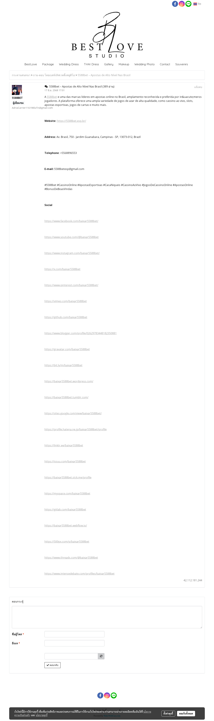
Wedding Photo (144, 64)
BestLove (30, 64)
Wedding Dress (69, 64)
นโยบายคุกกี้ (41, 715)
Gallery (108, 64)
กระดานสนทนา (21, 75)
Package (48, 64)
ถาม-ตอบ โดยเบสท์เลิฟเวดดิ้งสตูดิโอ (54, 75)
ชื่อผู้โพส (18, 634)
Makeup (124, 64)
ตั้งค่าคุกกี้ (168, 713)
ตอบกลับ (53, 665)
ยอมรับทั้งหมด (186, 713)
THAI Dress (91, 64)
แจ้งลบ (198, 87)
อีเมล (16, 643)
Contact (165, 64)
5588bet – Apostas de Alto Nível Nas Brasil (104, 75)
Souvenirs (181, 64)
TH (199, 4)
